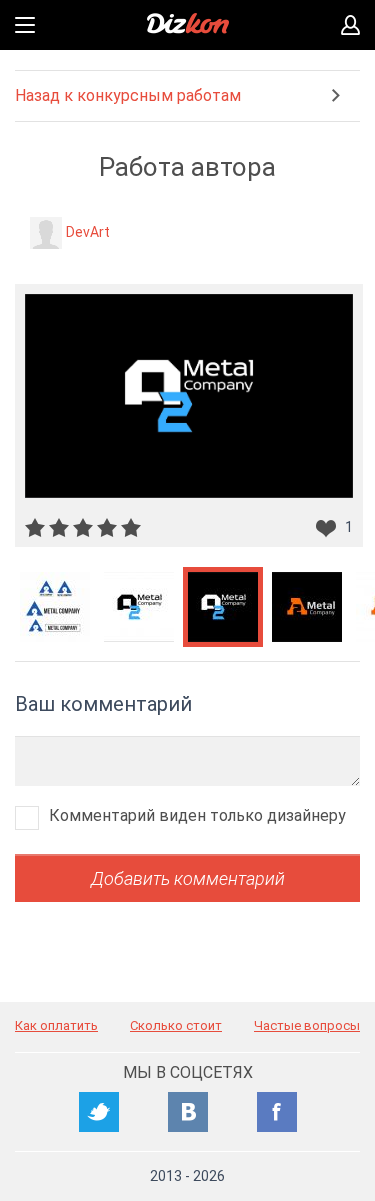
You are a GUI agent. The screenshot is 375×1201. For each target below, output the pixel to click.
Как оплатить (56, 1025)
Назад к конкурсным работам (128, 95)
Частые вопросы (307, 1025)
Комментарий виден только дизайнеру (197, 815)
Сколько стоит (176, 1025)
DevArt (88, 232)
